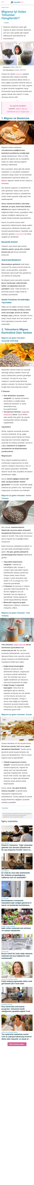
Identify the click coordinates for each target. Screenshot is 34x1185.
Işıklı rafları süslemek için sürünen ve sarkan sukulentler (16, 929)
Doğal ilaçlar (5, 7)
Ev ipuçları (4, 898)
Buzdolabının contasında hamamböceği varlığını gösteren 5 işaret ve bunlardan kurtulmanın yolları (16, 902)
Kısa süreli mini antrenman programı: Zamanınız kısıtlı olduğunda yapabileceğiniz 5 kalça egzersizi (16, 1008)
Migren (4, 180)
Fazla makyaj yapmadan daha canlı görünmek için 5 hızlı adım (16, 982)
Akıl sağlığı (5, 843)
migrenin (19, 74)
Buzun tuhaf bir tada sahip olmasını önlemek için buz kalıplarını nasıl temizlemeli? (16, 955)
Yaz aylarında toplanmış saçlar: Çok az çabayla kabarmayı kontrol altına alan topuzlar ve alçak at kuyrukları (16, 1036)
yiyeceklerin (19, 234)
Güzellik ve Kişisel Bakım (9, 979)
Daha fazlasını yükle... (17, 1044)
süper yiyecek (19, 645)
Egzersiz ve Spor (6, 1004)
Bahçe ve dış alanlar (8, 926)
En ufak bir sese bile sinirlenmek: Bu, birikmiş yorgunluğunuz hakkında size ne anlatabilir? (15, 875)
